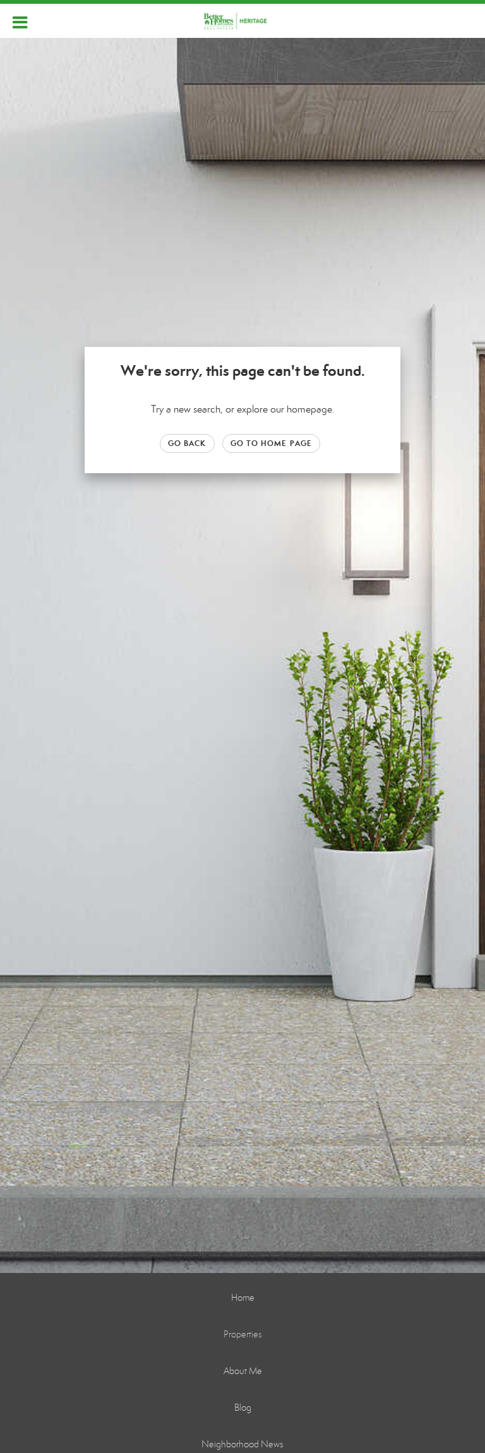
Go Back (187, 443)
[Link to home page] (242, 21)
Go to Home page (272, 443)
